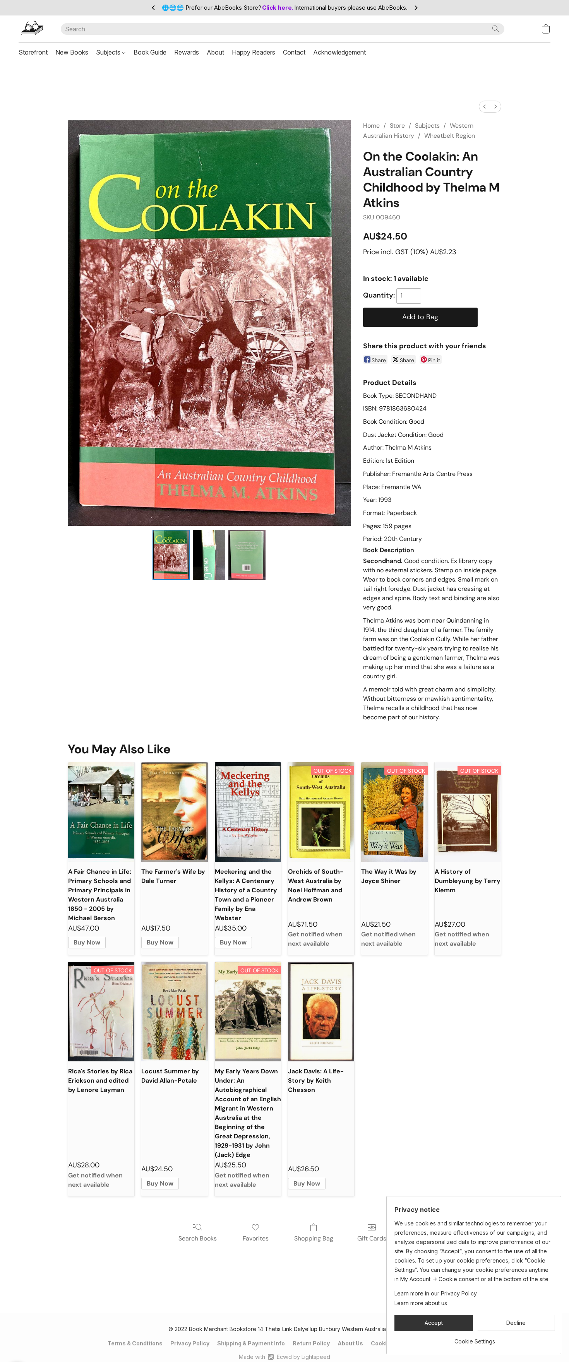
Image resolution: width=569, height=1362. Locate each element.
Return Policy (311, 1343)
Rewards (186, 52)
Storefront (33, 52)
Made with (284, 1356)
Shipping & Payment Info (251, 1343)
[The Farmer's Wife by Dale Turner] (174, 812)
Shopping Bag (313, 1238)
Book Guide (150, 52)
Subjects (109, 52)
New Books (71, 52)
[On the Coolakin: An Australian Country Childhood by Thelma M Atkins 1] (209, 555)
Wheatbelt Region (449, 136)
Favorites (256, 1238)
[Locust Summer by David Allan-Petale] (174, 1011)
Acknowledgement (339, 52)
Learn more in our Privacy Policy (435, 1293)
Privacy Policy (189, 1343)
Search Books (197, 1238)
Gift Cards (371, 1238)
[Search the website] (495, 28)
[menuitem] (484, 106)
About (215, 52)
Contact (294, 52)
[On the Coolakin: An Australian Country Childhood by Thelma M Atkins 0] (171, 555)
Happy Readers (253, 52)
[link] (474, 1338)
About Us (350, 1343)
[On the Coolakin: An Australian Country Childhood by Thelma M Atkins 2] (247, 555)
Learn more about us (420, 1303)
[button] (32, 29)
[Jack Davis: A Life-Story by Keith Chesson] (321, 1011)
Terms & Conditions (135, 1343)
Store (397, 125)
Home (371, 125)
